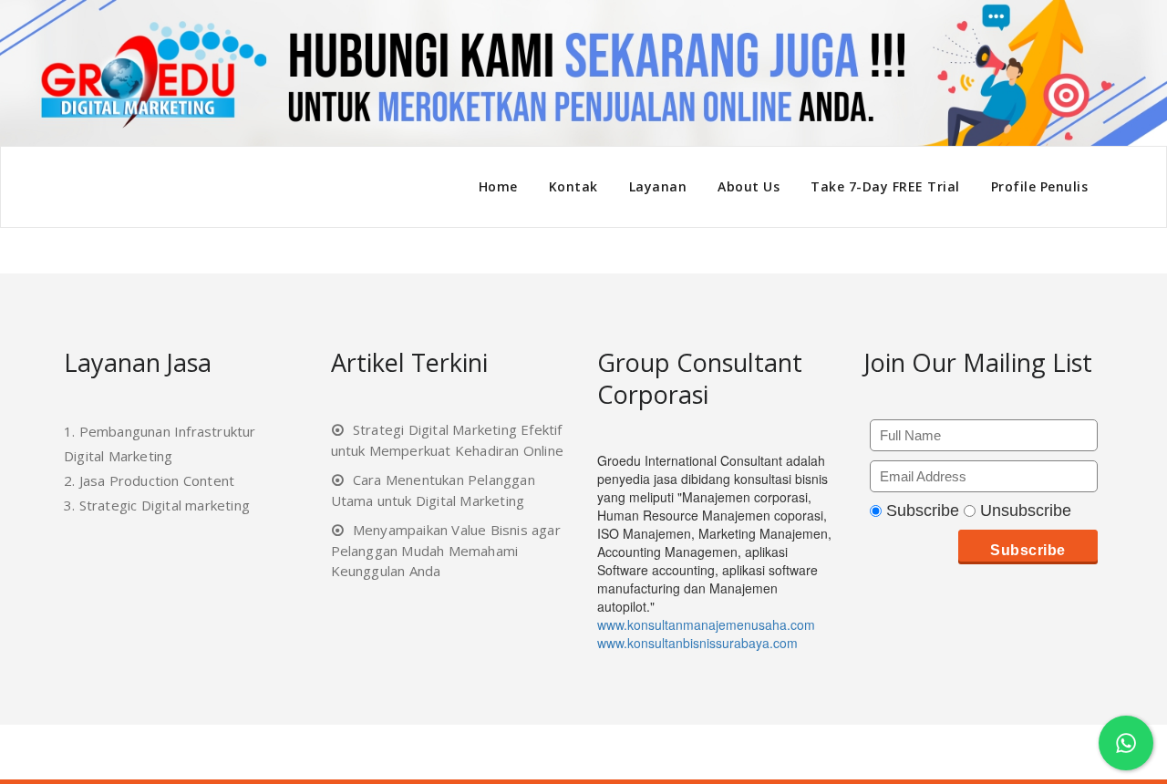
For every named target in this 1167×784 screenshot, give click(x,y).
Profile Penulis (1040, 186)
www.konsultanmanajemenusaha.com (706, 624)
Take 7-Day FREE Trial (885, 186)
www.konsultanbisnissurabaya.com (697, 643)
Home (498, 186)
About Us (749, 186)
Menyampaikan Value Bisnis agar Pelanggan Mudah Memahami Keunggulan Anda (446, 550)
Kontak (573, 186)
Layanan (658, 186)
